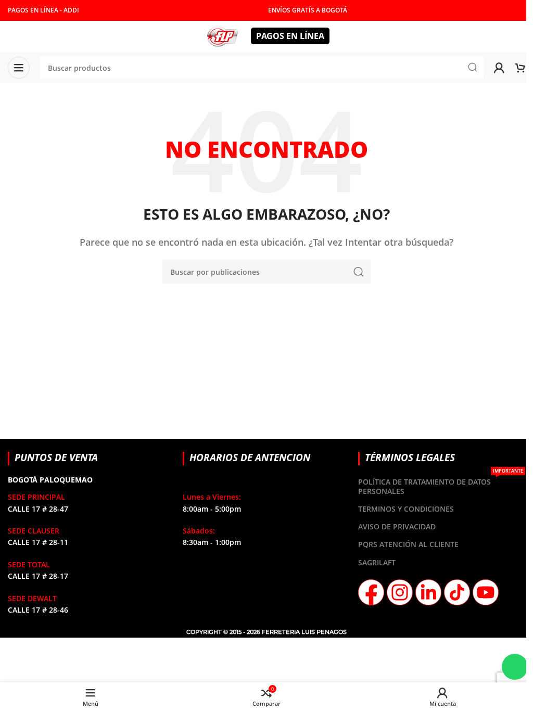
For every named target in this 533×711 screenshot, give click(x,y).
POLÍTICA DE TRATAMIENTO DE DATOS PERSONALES (440, 484)
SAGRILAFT (377, 562)
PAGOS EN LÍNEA (290, 36)
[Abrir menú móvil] (19, 67)
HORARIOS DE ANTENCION (249, 457)
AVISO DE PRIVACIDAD (397, 526)
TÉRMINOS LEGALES (410, 457)
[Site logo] (222, 35)
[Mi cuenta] (499, 67)
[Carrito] (520, 67)
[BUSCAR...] (359, 272)
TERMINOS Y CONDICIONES (406, 509)
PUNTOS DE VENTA (56, 457)
